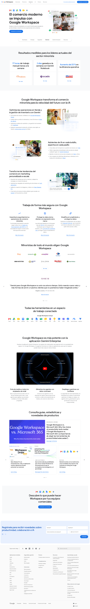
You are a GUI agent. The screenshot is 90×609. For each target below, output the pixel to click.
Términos (25, 603)
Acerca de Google (32, 603)
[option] (25, 39)
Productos (24, 2)
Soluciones (17, 2)
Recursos (45, 2)
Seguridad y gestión (29, 555)
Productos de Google (42, 603)
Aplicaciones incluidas (15, 555)
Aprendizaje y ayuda (72, 555)
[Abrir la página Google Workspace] (7, 2)
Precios (39, 2)
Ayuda (49, 603)
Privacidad (19, 603)
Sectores (31, 2)
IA (35, 2)
